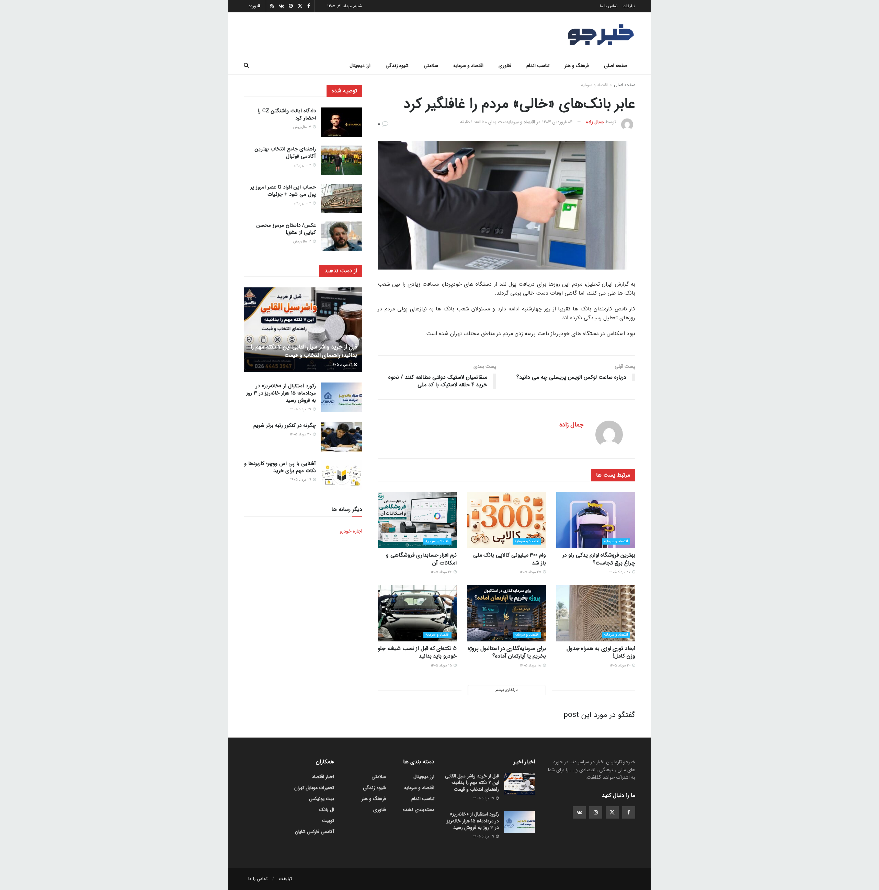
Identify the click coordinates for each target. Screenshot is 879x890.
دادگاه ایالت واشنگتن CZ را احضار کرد (287, 114)
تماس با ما (609, 6)
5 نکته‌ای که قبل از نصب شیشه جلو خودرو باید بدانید (417, 652)
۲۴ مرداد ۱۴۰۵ (442, 572)
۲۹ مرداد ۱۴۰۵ (301, 480)
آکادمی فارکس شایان (314, 831)
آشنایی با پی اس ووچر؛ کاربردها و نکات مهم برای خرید (280, 467)
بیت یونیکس (321, 798)
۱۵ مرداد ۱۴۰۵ (442, 666)
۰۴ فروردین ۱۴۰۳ (557, 122)
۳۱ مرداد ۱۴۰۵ (342, 364)
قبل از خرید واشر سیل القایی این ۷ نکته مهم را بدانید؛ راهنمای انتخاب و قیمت (304, 351)
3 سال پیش (302, 127)
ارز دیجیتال (360, 65)
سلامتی (431, 65)
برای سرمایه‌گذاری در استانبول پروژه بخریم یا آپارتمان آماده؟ (507, 652)
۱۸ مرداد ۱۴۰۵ (531, 666)
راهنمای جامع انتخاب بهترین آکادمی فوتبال (285, 152)
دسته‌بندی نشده (418, 809)
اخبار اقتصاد (323, 776)
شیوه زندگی (397, 65)
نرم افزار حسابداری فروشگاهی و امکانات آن (421, 559)
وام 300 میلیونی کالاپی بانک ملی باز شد (509, 559)
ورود (253, 6)
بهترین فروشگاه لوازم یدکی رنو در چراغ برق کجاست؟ (598, 559)
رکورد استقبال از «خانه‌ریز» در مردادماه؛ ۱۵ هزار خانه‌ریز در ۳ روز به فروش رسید (281, 393)
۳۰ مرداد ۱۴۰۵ (301, 434)
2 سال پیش (303, 165)
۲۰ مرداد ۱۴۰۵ (620, 666)
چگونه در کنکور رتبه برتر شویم (284, 425)
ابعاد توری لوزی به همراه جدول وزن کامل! (601, 652)
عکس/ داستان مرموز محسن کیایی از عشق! (286, 228)
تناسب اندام (537, 65)
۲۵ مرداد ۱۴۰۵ (531, 572)
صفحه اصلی (616, 65)
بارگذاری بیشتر (506, 690)
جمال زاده (595, 122)
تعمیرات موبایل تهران (314, 787)
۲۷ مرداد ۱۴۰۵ (620, 572)
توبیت (328, 820)
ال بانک (326, 809)
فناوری (505, 65)
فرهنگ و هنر (576, 65)
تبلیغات (629, 6)
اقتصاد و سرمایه (468, 65)
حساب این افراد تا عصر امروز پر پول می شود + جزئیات (283, 190)
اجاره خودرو (351, 531)
